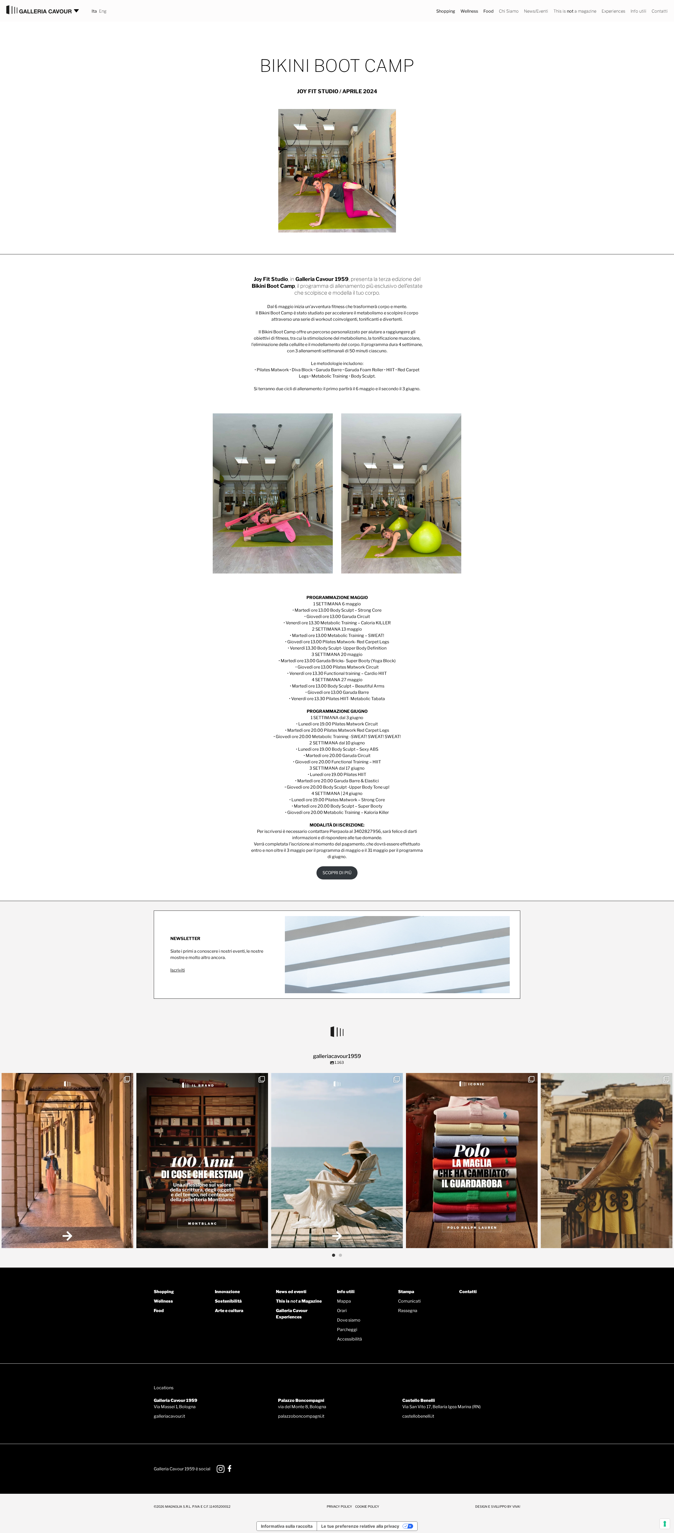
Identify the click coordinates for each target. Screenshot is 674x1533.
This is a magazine (574, 11)
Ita (94, 11)
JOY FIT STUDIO (317, 91)
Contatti (660, 11)
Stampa (406, 1291)
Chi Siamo (509, 11)
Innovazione (227, 1291)
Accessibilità (349, 1339)
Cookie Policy (367, 1507)
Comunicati (409, 1301)
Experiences (613, 11)
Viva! (516, 1507)
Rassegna (407, 1310)
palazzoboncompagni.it (301, 1416)
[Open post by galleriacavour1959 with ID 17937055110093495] (337, 1160)
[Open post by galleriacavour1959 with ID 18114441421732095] (606, 1160)
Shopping (445, 11)
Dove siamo (348, 1320)
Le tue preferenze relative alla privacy (360, 1526)
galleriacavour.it (169, 1416)
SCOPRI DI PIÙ (337, 872)
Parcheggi (347, 1329)
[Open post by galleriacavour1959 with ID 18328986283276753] (472, 1160)
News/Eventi (536, 11)
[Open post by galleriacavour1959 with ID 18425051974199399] (67, 1160)
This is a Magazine (299, 1301)
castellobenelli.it (418, 1416)
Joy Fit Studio (271, 279)
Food (488, 11)
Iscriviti (177, 970)
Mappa (344, 1301)
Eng (102, 11)
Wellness (469, 11)
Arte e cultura (229, 1310)
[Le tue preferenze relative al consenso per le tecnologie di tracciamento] (665, 1524)
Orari (342, 1310)
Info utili (638, 11)
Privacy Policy (339, 1507)
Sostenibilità (228, 1301)
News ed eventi (291, 1291)
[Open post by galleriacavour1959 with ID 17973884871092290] (202, 1160)
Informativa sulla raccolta (287, 1526)
